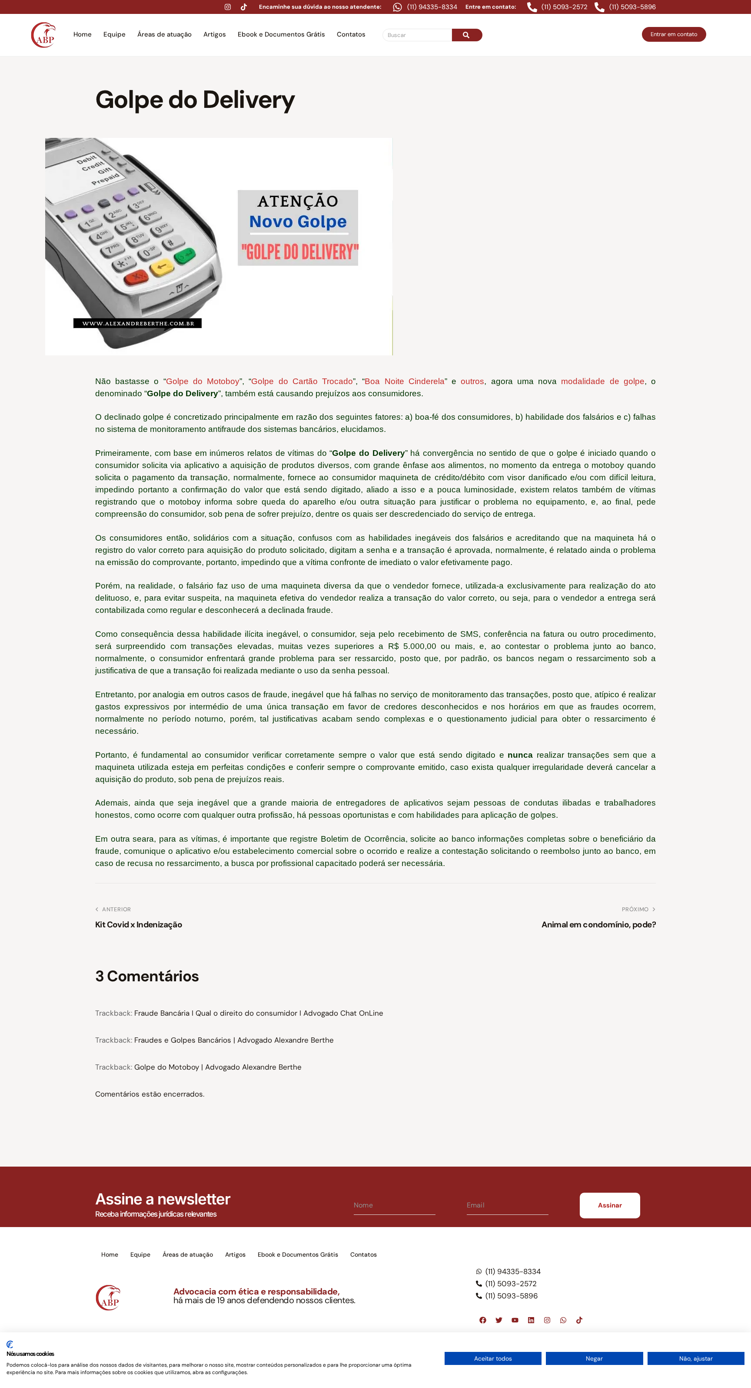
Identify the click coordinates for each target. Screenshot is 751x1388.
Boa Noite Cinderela (404, 381)
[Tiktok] (244, 7)
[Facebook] (483, 1320)
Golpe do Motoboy (202, 381)
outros (472, 381)
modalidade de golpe (602, 381)
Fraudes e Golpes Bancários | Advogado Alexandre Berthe (234, 1040)
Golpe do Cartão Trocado (302, 381)
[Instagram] (228, 7)
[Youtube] (515, 1320)
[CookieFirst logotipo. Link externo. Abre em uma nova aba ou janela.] (10, 1344)
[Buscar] (467, 35)
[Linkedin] (531, 1320)
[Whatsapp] (563, 1320)
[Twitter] (499, 1320)
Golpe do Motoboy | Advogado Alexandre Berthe (218, 1067)
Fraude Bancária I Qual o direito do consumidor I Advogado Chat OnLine (258, 1013)
